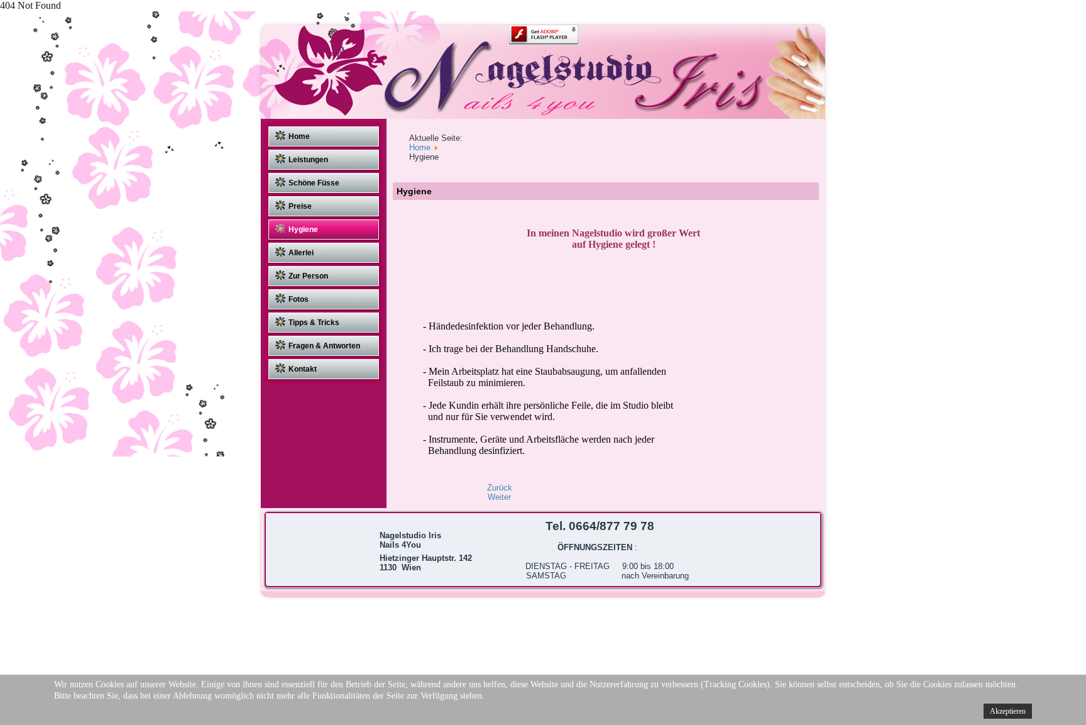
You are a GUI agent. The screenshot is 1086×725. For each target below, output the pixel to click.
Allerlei (301, 252)
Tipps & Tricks (313, 322)
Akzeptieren (1008, 711)
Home (299, 136)
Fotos (298, 299)
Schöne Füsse (313, 183)
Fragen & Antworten (324, 345)
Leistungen (308, 159)
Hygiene (303, 229)
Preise (300, 206)
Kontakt (302, 369)
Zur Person (308, 276)
